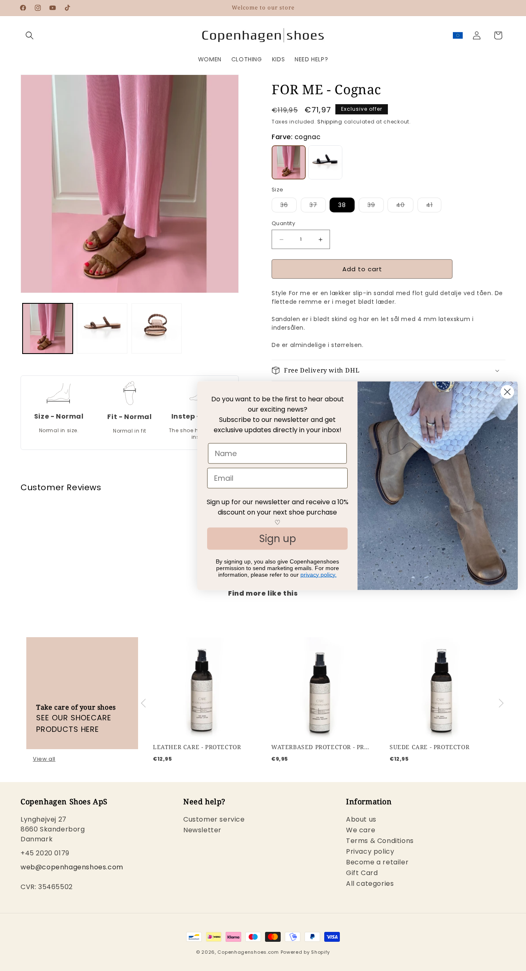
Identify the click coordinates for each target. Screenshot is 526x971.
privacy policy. (318, 574)
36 (288, 206)
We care (360, 830)
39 (375, 206)
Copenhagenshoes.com (248, 952)
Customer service (214, 820)
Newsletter (202, 830)
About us (361, 820)
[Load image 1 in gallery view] (48, 328)
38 (342, 205)
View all (44, 759)
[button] (30, 35)
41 (433, 206)
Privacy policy (370, 852)
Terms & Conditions (380, 841)
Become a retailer (377, 862)
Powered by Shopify (305, 952)
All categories (370, 884)
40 (404, 206)
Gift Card (362, 873)
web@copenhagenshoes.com (72, 867)
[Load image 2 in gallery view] (102, 328)
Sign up (277, 538)
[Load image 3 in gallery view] (157, 328)
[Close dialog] (507, 391)
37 (317, 206)
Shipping (329, 121)
